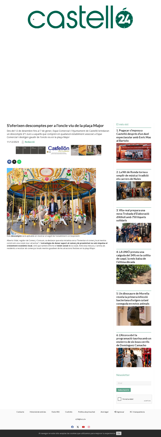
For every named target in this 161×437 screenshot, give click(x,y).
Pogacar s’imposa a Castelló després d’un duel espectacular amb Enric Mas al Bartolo (133, 135)
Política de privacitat (86, 412)
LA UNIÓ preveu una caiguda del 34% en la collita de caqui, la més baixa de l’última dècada (133, 257)
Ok (119, 433)
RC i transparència (137, 412)
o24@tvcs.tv (80, 419)
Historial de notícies (38, 412)
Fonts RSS (56, 412)
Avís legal (104, 412)
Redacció (30, 142)
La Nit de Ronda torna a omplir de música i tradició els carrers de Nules (132, 175)
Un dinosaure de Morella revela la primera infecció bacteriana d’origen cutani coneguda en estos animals (132, 298)
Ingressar (120, 412)
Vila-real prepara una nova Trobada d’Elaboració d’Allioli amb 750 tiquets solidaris (132, 215)
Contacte (20, 412)
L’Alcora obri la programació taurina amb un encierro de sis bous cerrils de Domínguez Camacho (133, 340)
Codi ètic (68, 412)
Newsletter (123, 375)
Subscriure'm (123, 390)
